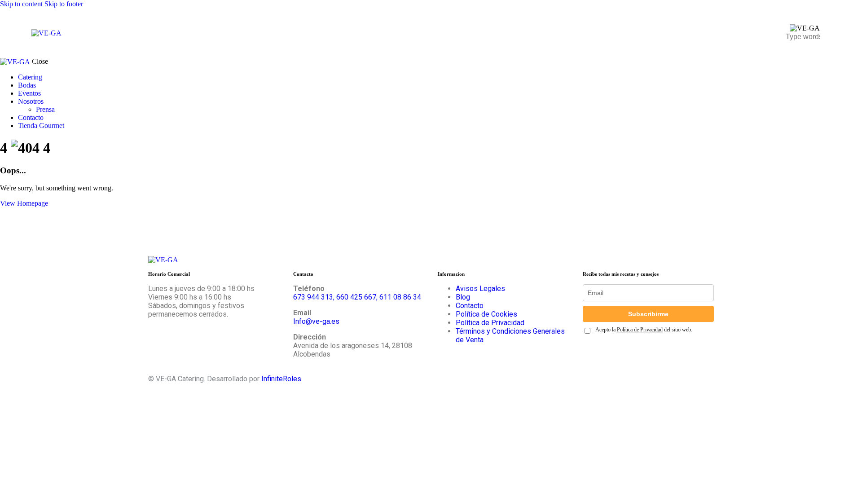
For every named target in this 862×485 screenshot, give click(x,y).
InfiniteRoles (281, 379)
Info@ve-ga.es (316, 321)
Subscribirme (648, 313)
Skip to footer (63, 4)
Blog (463, 297)
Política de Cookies (486, 314)
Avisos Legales (480, 288)
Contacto (470, 305)
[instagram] (159, 336)
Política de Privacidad (490, 322)
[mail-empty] (209, 336)
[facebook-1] (184, 336)
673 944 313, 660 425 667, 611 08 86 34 (357, 297)
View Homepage (24, 203)
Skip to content (21, 4)
